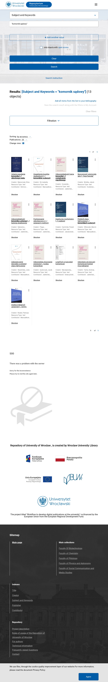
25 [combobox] (23, 140)
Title (14, 590)
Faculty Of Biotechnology (70, 548)
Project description (20, 629)
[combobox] (54, 24)
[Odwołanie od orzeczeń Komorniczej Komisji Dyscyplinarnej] (85, 252)
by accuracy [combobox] (22, 137)
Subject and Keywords (22, 600)
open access (63, 47)
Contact (15, 654)
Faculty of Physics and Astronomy (75, 563)
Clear (54, 58)
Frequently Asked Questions (25, 650)
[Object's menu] (29, 159)
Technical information (22, 646)
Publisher (16, 605)
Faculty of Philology (68, 558)
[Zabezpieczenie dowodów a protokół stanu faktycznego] (18, 252)
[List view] (23, 143)
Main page (17, 542)
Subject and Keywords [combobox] (23, 15)
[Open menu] (96, 4)
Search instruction (54, 78)
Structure (14, 194)
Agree (88, 677)
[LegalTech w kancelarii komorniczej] (63, 252)
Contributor (17, 610)
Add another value (55, 37)
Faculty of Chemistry (68, 553)
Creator (15, 595)
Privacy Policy (39, 670)
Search (54, 67)
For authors (17, 641)
